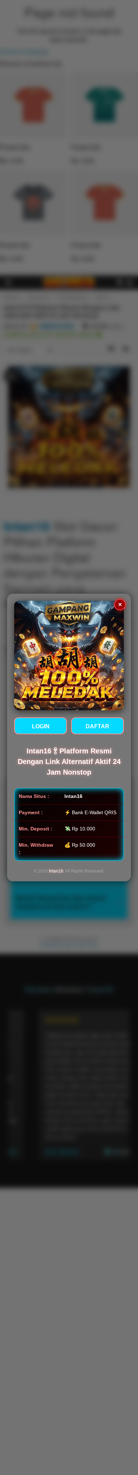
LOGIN (41, 726)
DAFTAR (97, 726)
